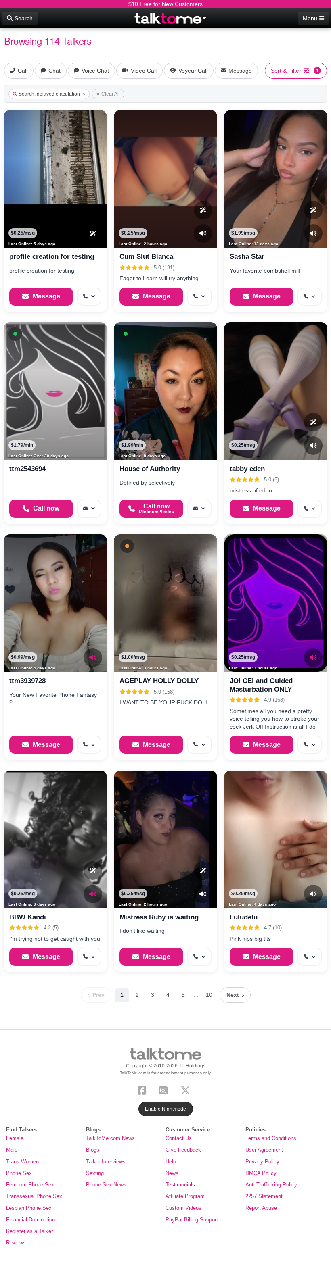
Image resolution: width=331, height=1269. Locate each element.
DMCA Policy (261, 1173)
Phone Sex (19, 1173)
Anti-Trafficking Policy (271, 1184)
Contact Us (179, 1138)
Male (11, 1150)
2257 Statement (264, 1196)
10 (209, 995)
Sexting (95, 1173)
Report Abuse (261, 1208)
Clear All (110, 94)
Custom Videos (183, 1208)
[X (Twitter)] (187, 1089)
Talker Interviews (106, 1162)
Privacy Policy (262, 1162)
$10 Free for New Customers (165, 4)
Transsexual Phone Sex (34, 1196)
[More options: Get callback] (89, 297)
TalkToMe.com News (110, 1138)
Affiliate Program (185, 1196)
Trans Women (22, 1162)
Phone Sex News (106, 1184)
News (172, 1173)
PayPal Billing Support (192, 1220)
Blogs (92, 1150)
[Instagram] (165, 1089)
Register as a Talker (29, 1231)
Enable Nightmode (165, 1109)
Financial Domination (30, 1220)
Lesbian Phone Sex (29, 1208)
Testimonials (180, 1184)
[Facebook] (143, 1089)
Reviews (16, 1243)
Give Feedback (183, 1150)
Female (14, 1138)
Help (171, 1162)
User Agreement (264, 1150)
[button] (15, 334)
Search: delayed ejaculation (49, 94)
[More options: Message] (89, 509)
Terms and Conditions (270, 1138)
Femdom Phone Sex (30, 1184)
